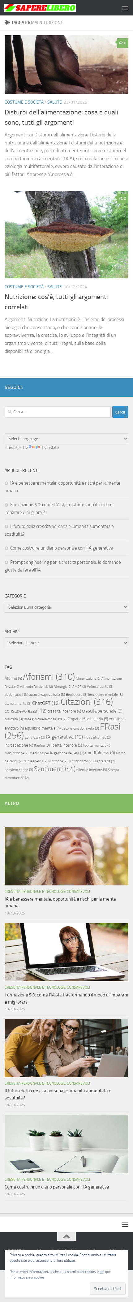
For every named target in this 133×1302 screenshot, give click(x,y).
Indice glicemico (97, 737)
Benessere (76, 694)
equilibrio (97, 719)
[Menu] (125, 7)
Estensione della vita (80, 728)
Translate (50, 448)
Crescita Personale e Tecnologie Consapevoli (47, 891)
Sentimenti (54, 769)
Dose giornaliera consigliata (45, 719)
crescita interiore (64, 711)
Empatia (76, 719)
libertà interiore (66, 745)
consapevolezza (25, 711)
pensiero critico (19, 770)
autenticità (16, 694)
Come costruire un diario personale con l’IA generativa (61, 548)
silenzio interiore (91, 770)
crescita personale (102, 711)
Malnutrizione (16, 753)
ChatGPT (46, 703)
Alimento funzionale (36, 687)
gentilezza (35, 737)
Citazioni (87, 701)
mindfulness (100, 753)
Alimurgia (62, 687)
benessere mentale (105, 694)
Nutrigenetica (35, 761)
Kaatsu (42, 745)
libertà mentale (97, 745)
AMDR (79, 687)
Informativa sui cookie (27, 1277)
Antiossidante (100, 686)
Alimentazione (88, 679)
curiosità (14, 719)
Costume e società (24, 102)
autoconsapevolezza (47, 694)
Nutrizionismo (80, 761)
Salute (54, 102)
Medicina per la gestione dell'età (56, 753)
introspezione (19, 745)
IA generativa (64, 737)
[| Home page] (52, 8)
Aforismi (49, 676)
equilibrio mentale (43, 728)
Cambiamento (18, 703)
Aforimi (13, 678)
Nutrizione (57, 761)
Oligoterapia (104, 761)
